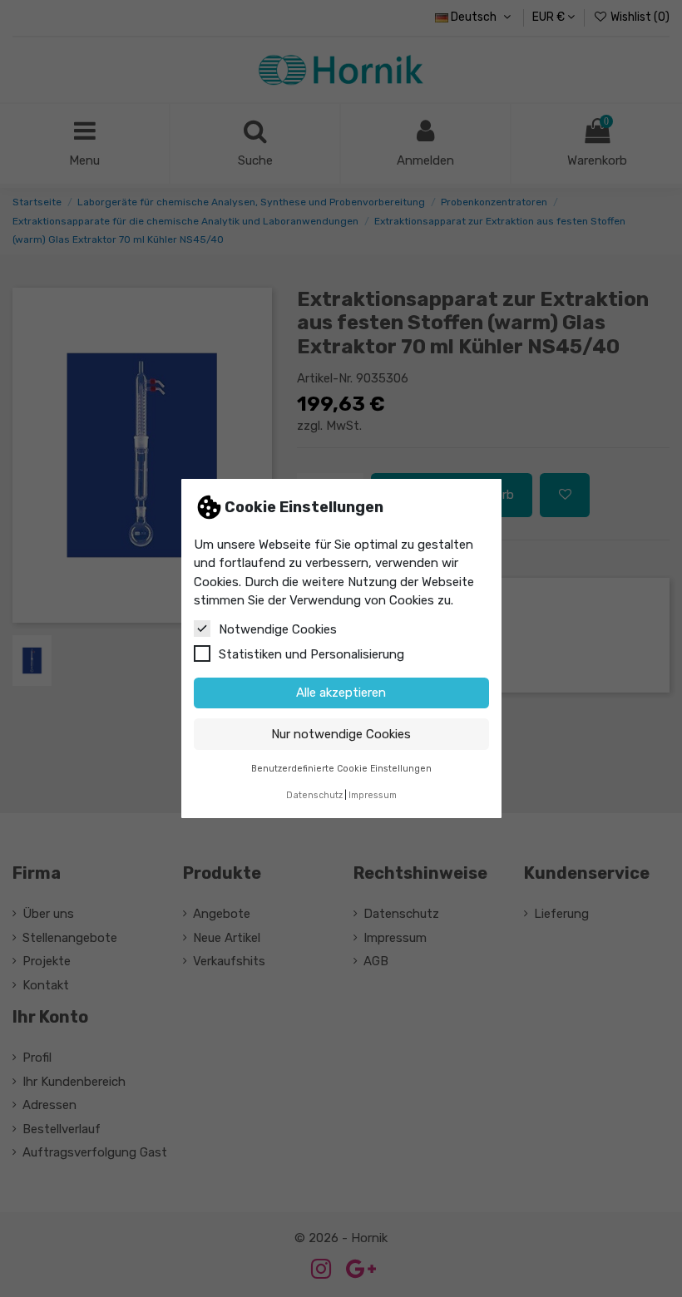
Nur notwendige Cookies (341, 734)
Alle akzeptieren (341, 692)
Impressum (372, 795)
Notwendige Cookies (278, 629)
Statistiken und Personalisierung (311, 654)
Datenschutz (314, 795)
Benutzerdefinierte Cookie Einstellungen (341, 768)
